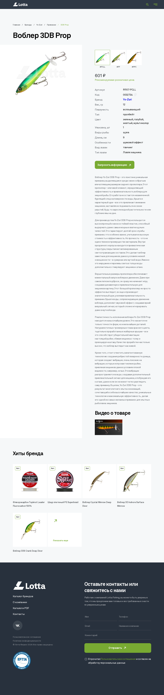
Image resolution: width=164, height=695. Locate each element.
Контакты (19, 614)
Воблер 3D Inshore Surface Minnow (130, 504)
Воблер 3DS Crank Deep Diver (27, 551)
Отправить (115, 648)
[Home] (20, 4)
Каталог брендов (23, 596)
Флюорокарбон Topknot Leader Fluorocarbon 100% (29, 504)
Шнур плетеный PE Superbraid (63, 502)
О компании (20, 602)
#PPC (134, 67)
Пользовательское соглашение (27, 637)
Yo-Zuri (39, 25)
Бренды (28, 25)
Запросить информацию (112, 165)
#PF (118, 67)
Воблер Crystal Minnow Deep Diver (96, 504)
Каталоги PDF (21, 608)
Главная (16, 25)
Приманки (51, 25)
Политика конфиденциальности (27, 641)
